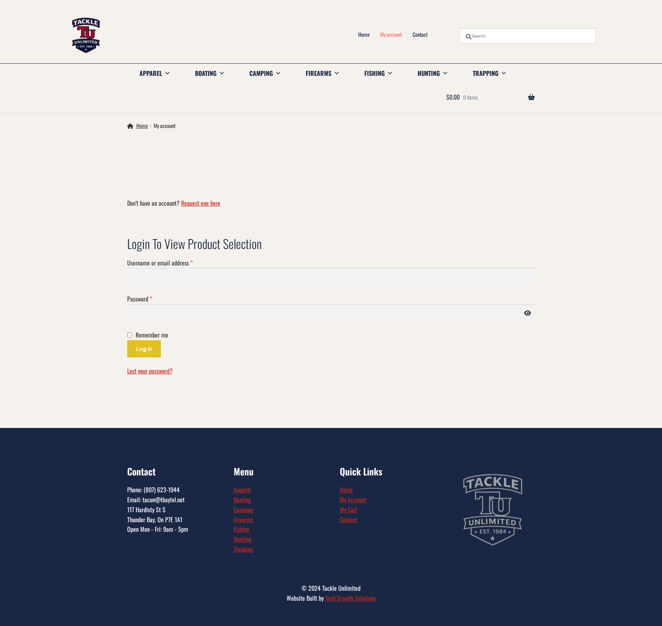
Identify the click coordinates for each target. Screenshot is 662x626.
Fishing (241, 529)
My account (391, 34)
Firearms (243, 519)
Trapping (243, 549)
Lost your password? (150, 370)
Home (364, 34)
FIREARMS (318, 73)
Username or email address (169, 262)
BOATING (205, 73)
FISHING (374, 73)
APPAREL (150, 73)
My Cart (348, 509)
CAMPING (261, 73)
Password (149, 298)
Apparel (242, 489)
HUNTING (429, 73)
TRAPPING (485, 73)
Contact (420, 34)
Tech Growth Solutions (350, 598)
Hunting (242, 539)
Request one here (200, 203)
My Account (353, 499)
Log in (144, 348)
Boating (242, 499)
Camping (243, 509)
